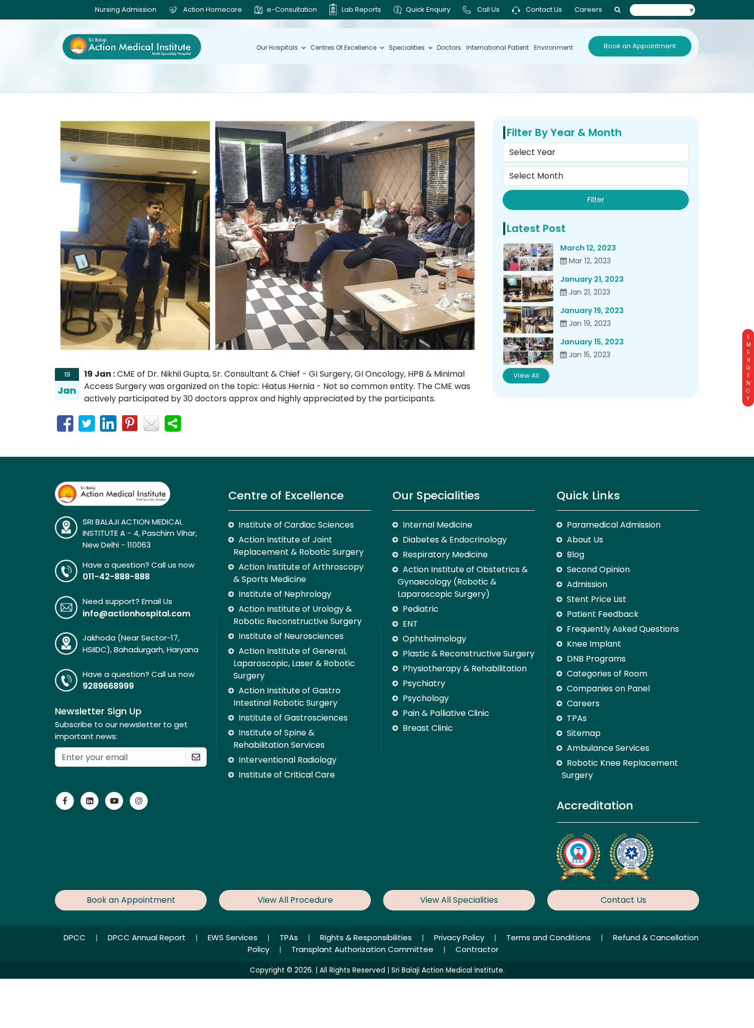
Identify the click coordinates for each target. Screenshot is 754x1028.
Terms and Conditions (549, 937)
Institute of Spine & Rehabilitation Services (279, 739)
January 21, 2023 (592, 279)
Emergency (748, 367)
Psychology (426, 698)
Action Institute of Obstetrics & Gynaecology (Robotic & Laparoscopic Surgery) (463, 582)
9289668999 (108, 686)
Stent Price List (596, 599)
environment (553, 47)
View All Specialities (459, 900)
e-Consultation (292, 9)
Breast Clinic (428, 728)
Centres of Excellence (343, 47)
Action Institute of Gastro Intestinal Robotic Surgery (287, 697)
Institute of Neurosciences (291, 636)
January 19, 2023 (592, 310)
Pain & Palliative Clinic (446, 713)
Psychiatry (424, 683)
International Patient (497, 47)
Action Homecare (212, 9)
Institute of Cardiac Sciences (296, 525)
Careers (588, 9)
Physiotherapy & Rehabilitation (465, 668)
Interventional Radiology (287, 760)
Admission (587, 584)
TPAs (577, 718)
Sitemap (584, 733)
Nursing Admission (125, 9)
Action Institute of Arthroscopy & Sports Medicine (298, 573)
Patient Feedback (603, 614)
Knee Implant (594, 644)
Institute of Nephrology (285, 594)
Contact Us (543, 9)
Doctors (449, 47)
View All (526, 375)
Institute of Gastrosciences (293, 718)
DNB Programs (596, 659)
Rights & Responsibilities (367, 937)
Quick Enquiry (428, 9)
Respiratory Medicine (445, 554)
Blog (575, 554)
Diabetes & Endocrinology (455, 540)
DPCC (76, 937)
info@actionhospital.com (136, 613)
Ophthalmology (434, 639)
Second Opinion (598, 569)
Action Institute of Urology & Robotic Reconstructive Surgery (297, 615)
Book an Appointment (640, 46)
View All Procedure (295, 900)
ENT (410, 624)
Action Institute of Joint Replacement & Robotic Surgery (298, 546)
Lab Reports (361, 9)
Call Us (488, 9)
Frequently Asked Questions (623, 629)
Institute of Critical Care (287, 775)
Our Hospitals (277, 47)
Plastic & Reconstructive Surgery (468, 654)
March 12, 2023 (588, 248)
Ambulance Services (608, 748)
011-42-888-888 (116, 577)
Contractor (477, 949)
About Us (585, 540)
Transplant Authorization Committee (363, 949)
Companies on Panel (608, 688)
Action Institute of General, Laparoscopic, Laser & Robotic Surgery (294, 663)
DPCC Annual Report (148, 937)
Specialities (407, 47)
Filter (595, 200)
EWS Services (234, 937)
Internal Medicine (437, 525)
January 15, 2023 (592, 342)
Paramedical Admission (614, 525)
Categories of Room (607, 674)
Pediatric (421, 609)
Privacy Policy (460, 937)
